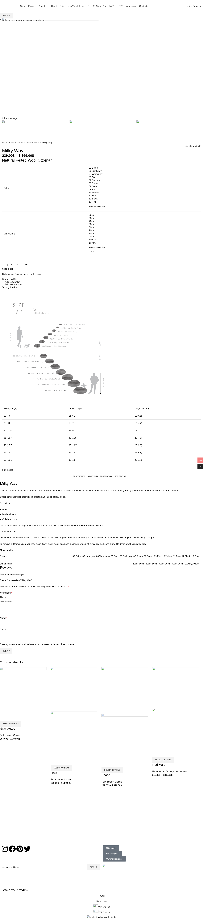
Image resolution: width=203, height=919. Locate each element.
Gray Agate (7, 728)
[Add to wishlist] (3, 717)
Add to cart (22, 265)
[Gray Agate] (23, 690)
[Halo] (74, 689)
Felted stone (6, 735)
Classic (17, 735)
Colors (169, 771)
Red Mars (158, 764)
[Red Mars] (175, 688)
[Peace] (125, 690)
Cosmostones (180, 771)
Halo (54, 773)
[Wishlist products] (172, 6)
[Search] (167, 6)
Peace (106, 775)
